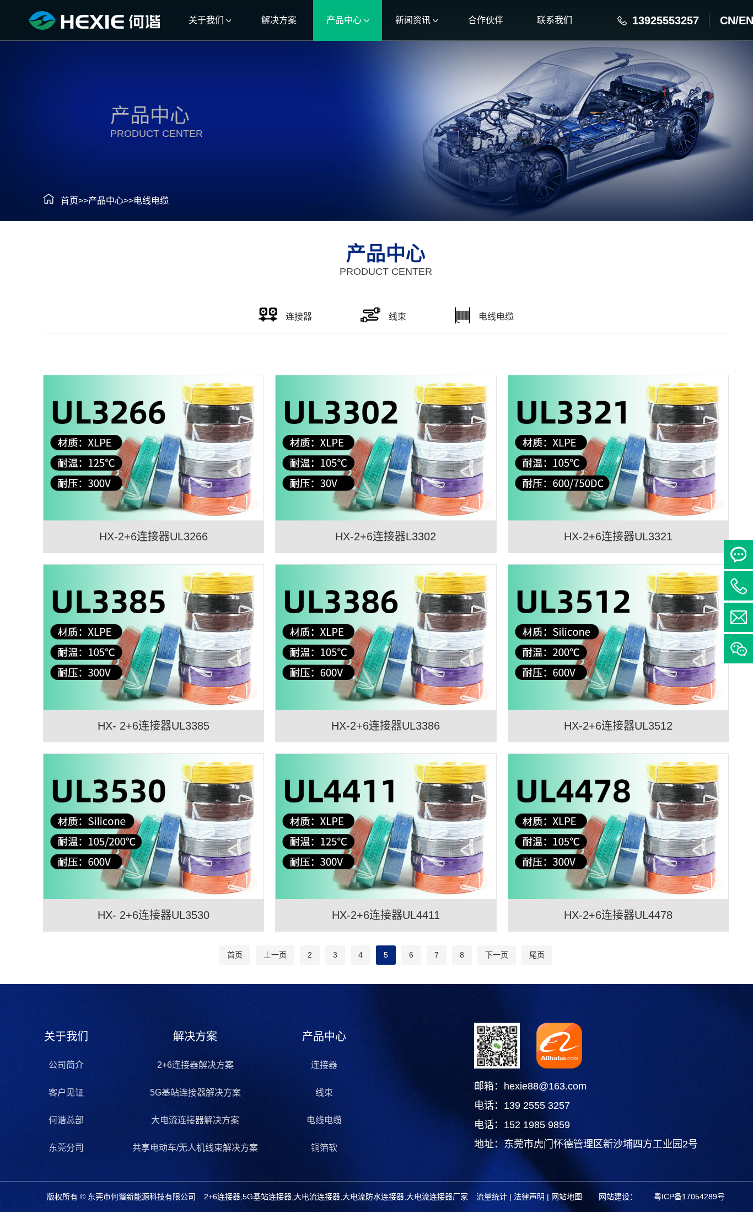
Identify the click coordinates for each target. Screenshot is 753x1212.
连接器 (324, 1065)
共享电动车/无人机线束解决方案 (195, 1147)
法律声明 (529, 1196)
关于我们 (66, 1036)
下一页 (496, 954)
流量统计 (491, 1196)
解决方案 (195, 1036)
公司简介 (66, 1065)
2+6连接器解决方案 (195, 1065)
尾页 (537, 954)
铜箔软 (324, 1147)
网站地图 (566, 1196)
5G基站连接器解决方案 (195, 1092)
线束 (324, 1092)
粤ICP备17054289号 (689, 1196)
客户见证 (66, 1092)
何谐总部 (66, 1120)
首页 (69, 200)
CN (727, 20)
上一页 (275, 954)
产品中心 (105, 200)
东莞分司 (66, 1147)
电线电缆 (151, 200)
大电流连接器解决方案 (195, 1120)
